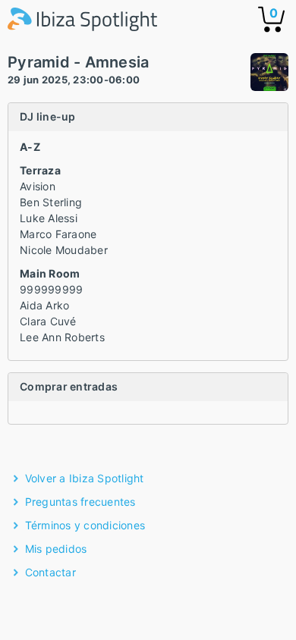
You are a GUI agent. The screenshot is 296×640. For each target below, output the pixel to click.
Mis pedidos (56, 548)
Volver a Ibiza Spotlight (84, 478)
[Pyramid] (269, 74)
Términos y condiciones (85, 525)
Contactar (50, 572)
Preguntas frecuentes (80, 501)
